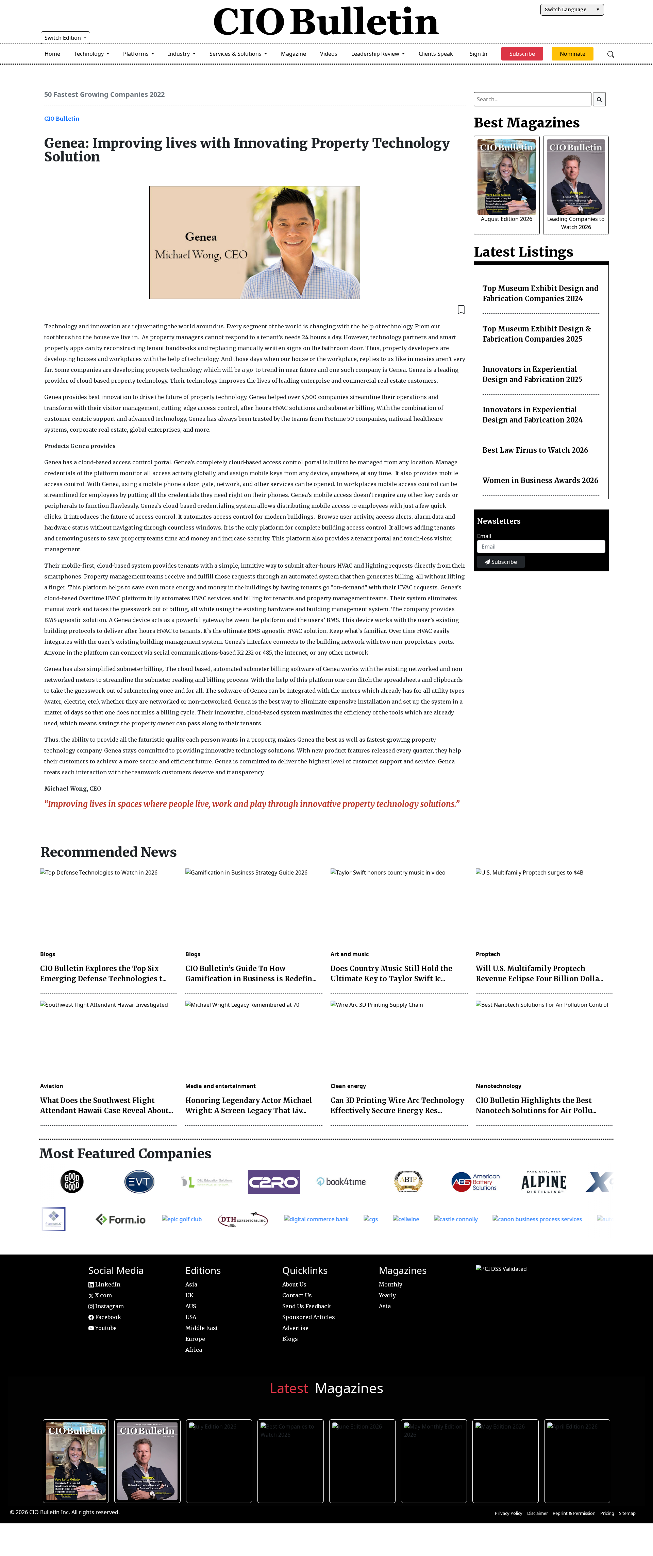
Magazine (293, 53)
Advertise (295, 1328)
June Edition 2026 (363, 1459)
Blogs (47, 954)
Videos (328, 53)
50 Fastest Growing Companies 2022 (104, 94)
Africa (193, 1349)
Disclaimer (537, 1513)
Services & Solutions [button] (236, 53)
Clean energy (348, 1086)
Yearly (387, 1295)
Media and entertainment (220, 1086)
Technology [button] (89, 53)
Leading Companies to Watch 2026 (148, 1459)
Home (52, 53)
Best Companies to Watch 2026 (291, 1459)
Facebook (107, 1317)
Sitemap (627, 1513)
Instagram (109, 1306)
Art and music (350, 954)
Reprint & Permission (574, 1513)
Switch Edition (63, 37)
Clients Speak (436, 53)
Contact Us (297, 1295)
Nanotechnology (498, 1086)
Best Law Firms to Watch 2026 (535, 450)
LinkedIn (107, 1284)
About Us (294, 1284)
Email (484, 536)
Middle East (201, 1328)
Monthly (390, 1284)
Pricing (607, 1513)
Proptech (488, 954)
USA (190, 1317)
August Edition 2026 (506, 219)
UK (189, 1295)
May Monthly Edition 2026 (434, 1459)
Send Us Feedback (306, 1306)
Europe (195, 1338)
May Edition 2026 (506, 1459)
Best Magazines (527, 123)
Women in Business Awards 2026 (541, 480)
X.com (103, 1295)
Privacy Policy (508, 1513)
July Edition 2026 (219, 1459)
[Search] (599, 99)
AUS (190, 1306)
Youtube (105, 1328)
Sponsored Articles (308, 1317)
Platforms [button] (136, 53)
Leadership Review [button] (376, 53)
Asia (191, 1284)
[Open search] (611, 53)
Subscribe (503, 562)
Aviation (51, 1086)
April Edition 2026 (577, 1459)
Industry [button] (179, 53)
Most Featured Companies (125, 1153)
